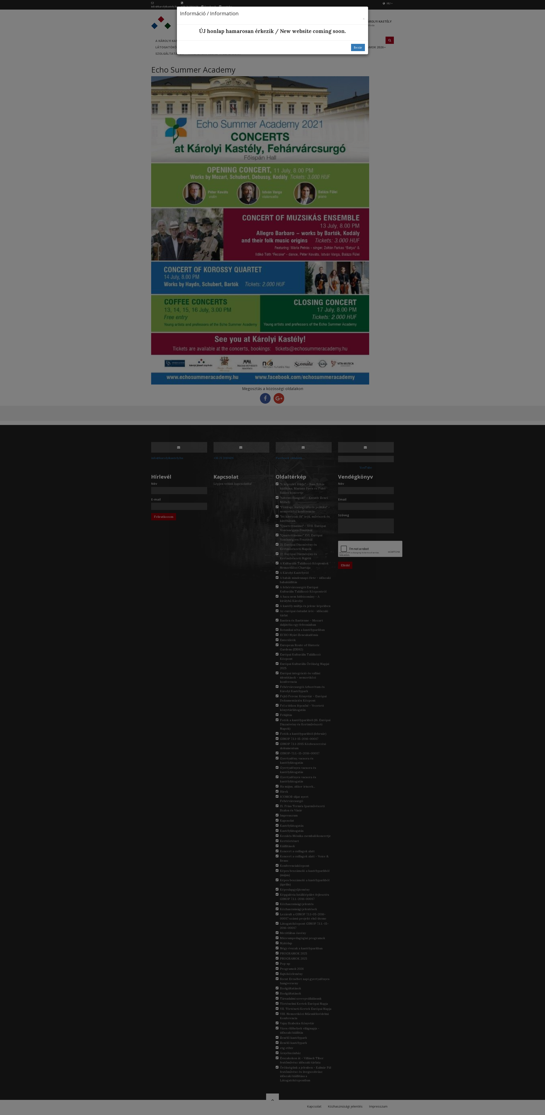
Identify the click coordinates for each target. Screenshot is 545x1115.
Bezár (358, 47)
